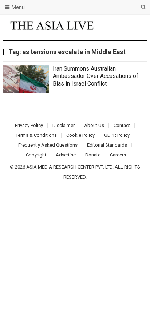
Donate (92, 155)
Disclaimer (63, 125)
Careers (118, 155)
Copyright (36, 155)
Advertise (66, 155)
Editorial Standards (107, 145)
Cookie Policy (80, 135)
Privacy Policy (29, 125)
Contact (122, 125)
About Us (94, 125)
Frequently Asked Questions (48, 145)
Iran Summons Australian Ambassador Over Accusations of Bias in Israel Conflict (95, 76)
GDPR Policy (117, 135)
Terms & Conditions (36, 135)
